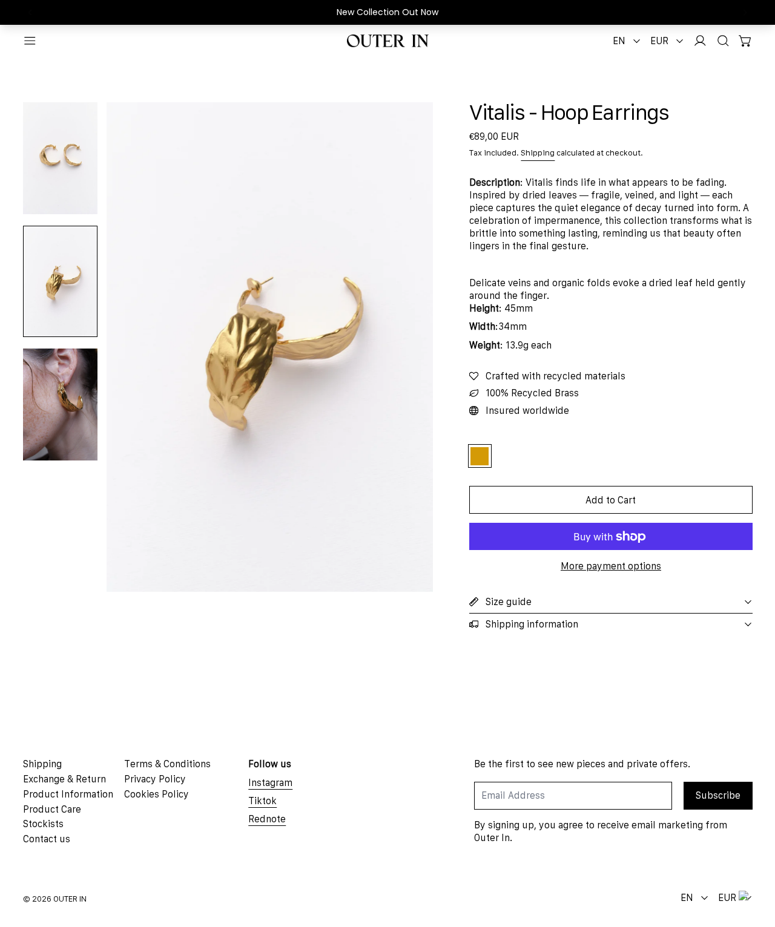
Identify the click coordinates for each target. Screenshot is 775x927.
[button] (723, 41)
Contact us (46, 838)
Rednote (267, 818)
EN (619, 40)
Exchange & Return (64, 778)
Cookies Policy (156, 793)
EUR (659, 40)
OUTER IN (70, 898)
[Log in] (700, 41)
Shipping (538, 152)
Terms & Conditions (167, 763)
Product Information (68, 793)
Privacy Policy (155, 778)
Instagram (270, 782)
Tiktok (262, 800)
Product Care (52, 809)
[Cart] (746, 41)
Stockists (43, 823)
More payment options (611, 565)
